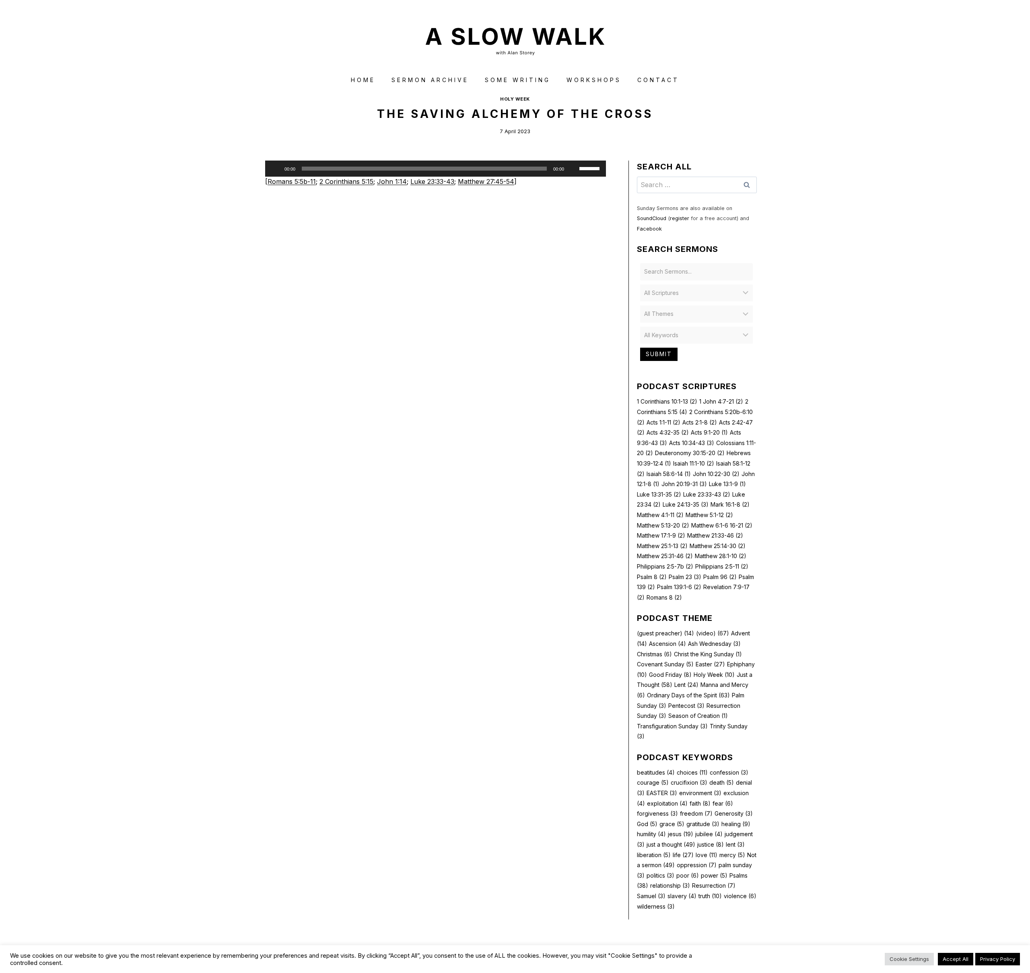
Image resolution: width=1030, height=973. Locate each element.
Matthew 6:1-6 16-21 (721, 525)
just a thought (671, 844)
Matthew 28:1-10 (720, 555)
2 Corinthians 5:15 (346, 181)
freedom (696, 813)
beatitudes (656, 772)
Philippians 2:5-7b (665, 566)
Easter (710, 664)
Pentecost (686, 705)
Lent (686, 684)
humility (651, 834)
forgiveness (657, 813)
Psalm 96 (720, 576)
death (721, 782)
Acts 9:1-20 (709, 432)
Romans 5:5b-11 (292, 181)
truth (710, 896)
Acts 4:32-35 (668, 432)
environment (700, 793)
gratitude (702, 823)
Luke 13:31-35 (659, 494)
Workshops (593, 79)
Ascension (667, 643)
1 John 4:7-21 (721, 401)
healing (735, 823)
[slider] (590, 168)
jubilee (709, 834)
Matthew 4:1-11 (660, 514)
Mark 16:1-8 (730, 504)
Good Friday (670, 674)
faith (700, 803)
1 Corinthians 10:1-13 (667, 401)
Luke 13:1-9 (727, 483)
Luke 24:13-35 (686, 504)
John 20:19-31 (684, 483)
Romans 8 (664, 597)
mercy (732, 854)
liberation (654, 854)
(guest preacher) (665, 633)
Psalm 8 (652, 576)
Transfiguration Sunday (672, 726)
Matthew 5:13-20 (663, 525)
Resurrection (713, 885)
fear (723, 803)
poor (687, 875)
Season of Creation (698, 715)
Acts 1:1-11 (663, 422)
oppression (697, 865)
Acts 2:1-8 (699, 422)
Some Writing (517, 79)
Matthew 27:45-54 (486, 181)
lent (735, 844)
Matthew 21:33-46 (715, 535)
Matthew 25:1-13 (662, 545)
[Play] (276, 169)
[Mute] (573, 169)
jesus (680, 834)
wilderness (656, 906)
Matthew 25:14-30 (718, 545)
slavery (681, 896)
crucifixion (689, 782)
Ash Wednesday (714, 643)
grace (671, 823)
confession (729, 772)
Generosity (734, 813)
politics (660, 875)
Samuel (651, 896)
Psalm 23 (685, 576)
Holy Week (515, 99)
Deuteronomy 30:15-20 (690, 452)
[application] (435, 169)
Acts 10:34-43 (691, 442)
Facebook (649, 229)
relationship (670, 885)
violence (740, 896)
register (679, 218)
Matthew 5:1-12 (709, 514)
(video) (712, 633)
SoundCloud (651, 218)
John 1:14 (392, 181)
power (714, 875)
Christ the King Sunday (708, 654)
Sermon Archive (430, 79)
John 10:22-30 (716, 473)
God (647, 823)
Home (363, 79)
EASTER (662, 793)
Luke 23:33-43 (432, 181)
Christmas (654, 654)
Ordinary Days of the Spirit (688, 695)
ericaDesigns (545, 952)
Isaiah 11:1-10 (693, 463)
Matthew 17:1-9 (661, 535)
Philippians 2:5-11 (721, 566)
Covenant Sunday (665, 664)
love (706, 854)
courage (653, 782)
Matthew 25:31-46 (665, 555)
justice (710, 844)
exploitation (667, 803)
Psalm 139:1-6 (679, 586)
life (683, 854)
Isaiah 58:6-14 (669, 473)
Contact (658, 79)
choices (692, 772)
